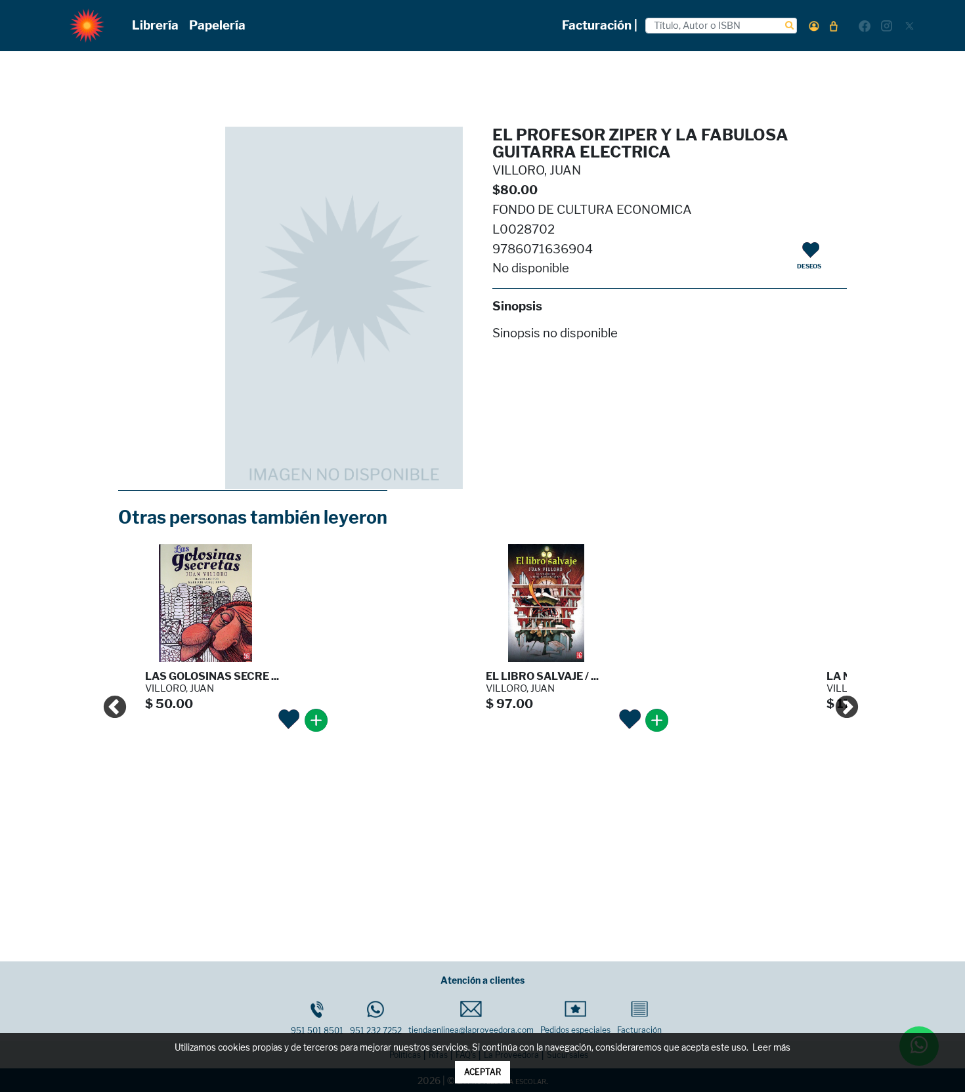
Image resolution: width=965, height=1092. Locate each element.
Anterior (108, 701)
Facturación (639, 1030)
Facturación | (599, 25)
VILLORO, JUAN (536, 170)
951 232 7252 (376, 1031)
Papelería (217, 25)
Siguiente (840, 701)
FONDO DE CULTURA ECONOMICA (592, 209)
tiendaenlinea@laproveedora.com (471, 1030)
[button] (814, 26)
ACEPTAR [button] (482, 1072)
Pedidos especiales (575, 1030)
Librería (155, 25)
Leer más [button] (771, 1047)
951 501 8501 (317, 1031)
